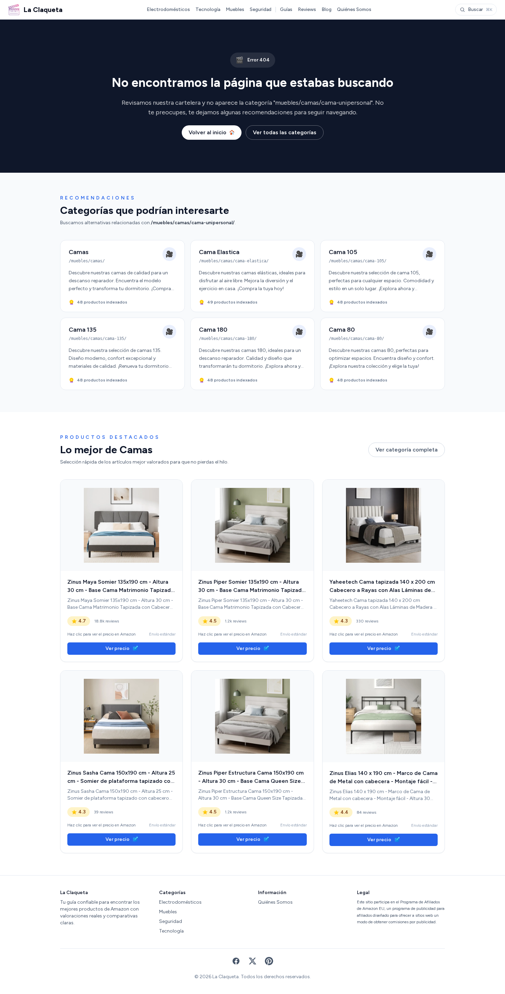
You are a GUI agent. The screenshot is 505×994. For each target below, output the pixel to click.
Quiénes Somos (354, 9)
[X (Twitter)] (252, 961)
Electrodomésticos (168, 9)
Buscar (480, 9)
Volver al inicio (207, 132)
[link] (121, 525)
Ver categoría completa (406, 449)
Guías (286, 9)
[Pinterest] (269, 961)
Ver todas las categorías (284, 132)
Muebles (235, 9)
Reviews (307, 9)
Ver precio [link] (117, 648)
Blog (327, 9)
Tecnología (207, 9)
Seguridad (260, 9)
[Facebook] (236, 961)
